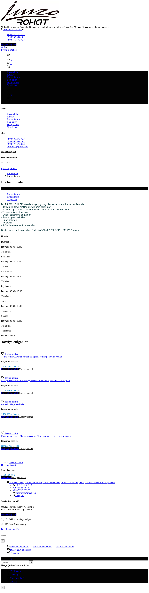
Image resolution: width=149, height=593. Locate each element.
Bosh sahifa (12, 114)
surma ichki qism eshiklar (12, 404)
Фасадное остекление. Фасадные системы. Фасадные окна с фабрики (35, 380)
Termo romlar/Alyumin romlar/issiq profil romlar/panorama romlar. (31, 356)
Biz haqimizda (13, 119)
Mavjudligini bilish (10, 369)
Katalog (10, 116)
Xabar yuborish (26, 369)
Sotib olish (6, 477)
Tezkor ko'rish (11, 354)
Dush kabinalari (8, 465)
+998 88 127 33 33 (12, 29)
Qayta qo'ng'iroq (8, 44)
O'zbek (13, 50)
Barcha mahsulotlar (20, 565)
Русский (5, 50)
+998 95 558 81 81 (16, 37)
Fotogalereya (13, 124)
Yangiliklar (12, 127)
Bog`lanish (12, 122)
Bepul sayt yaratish (10, 529)
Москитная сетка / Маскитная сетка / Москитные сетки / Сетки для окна (37, 436)
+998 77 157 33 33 (16, 39)
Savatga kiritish (18, 477)
